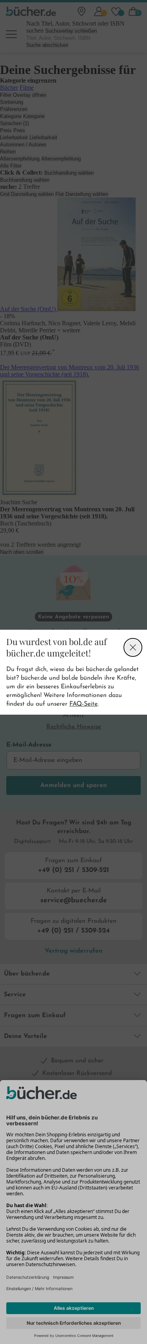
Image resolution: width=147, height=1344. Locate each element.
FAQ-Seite (83, 704)
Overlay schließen (133, 647)
